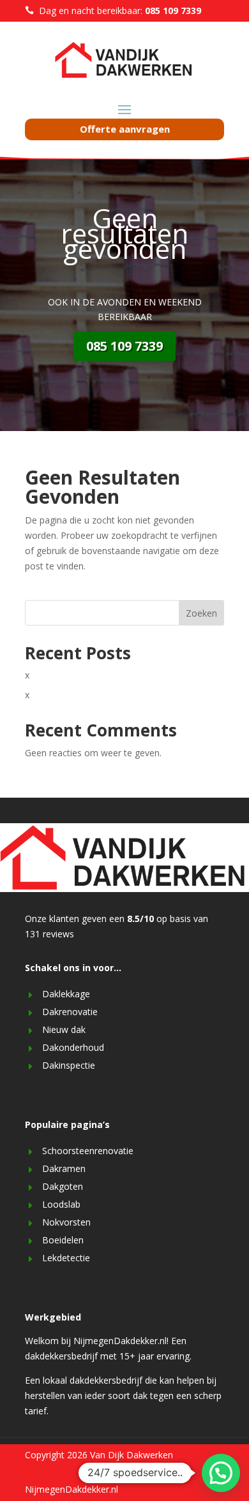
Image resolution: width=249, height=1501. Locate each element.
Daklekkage (66, 994)
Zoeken (201, 613)
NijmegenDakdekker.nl (71, 1489)
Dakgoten (62, 1186)
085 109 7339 (124, 346)
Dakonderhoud (73, 1047)
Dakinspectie (68, 1065)
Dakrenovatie (70, 1012)
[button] (221, 1473)
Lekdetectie (66, 1258)
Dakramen (64, 1168)
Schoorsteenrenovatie (87, 1151)
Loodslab (61, 1204)
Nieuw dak (64, 1029)
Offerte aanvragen (125, 128)
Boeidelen (63, 1240)
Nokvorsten (66, 1222)
